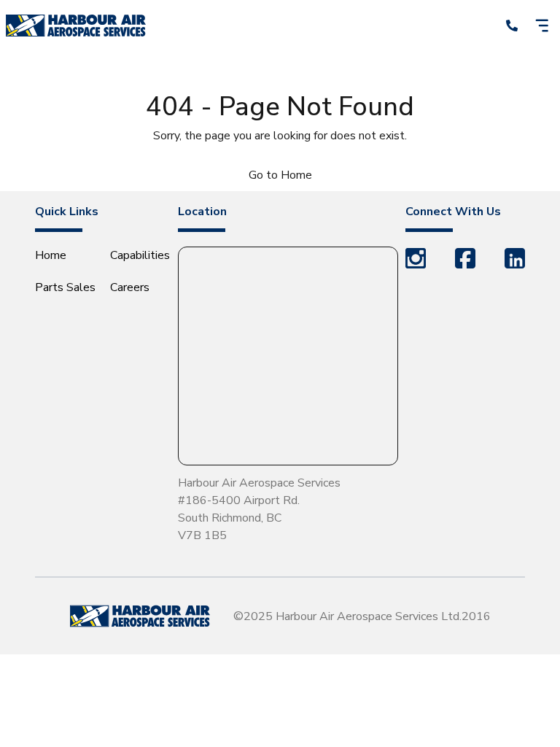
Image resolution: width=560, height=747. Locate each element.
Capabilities (140, 255)
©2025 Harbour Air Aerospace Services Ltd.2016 (362, 616)
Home (50, 255)
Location (202, 212)
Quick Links (66, 212)
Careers (129, 287)
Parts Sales (65, 287)
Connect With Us (453, 212)
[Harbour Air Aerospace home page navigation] (76, 25)
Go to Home (280, 175)
